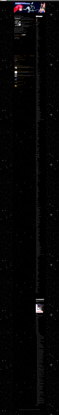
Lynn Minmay (37, 80)
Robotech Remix (38, 114)
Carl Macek (37, 173)
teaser (37, 136)
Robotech (37, 240)
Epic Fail (37, 54)
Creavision (37, 45)
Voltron (37, 283)
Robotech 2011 (37, 107)
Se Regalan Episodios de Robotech (40, 351)
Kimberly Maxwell (38, 209)
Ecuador (37, 51)
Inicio (25, 55)
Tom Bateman (37, 272)
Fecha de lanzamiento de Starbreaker (21, 59)
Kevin (36, 206)
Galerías (37, 194)
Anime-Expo (37, 31)
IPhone (37, 67)
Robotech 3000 (37, 108)
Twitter (37, 141)
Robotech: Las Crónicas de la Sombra (40, 119)
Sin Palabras (38, 378)
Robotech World (38, 253)
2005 (37, 405)
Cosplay (37, 179)
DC (36, 181)
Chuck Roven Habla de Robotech (40, 349)
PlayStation (37, 98)
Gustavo (37, 197)
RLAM (37, 105)
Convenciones (37, 178)
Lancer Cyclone (38, 339)
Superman (37, 268)
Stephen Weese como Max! (39, 361)
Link (14, 33)
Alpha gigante (38, 390)
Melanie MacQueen (38, 222)
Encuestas (37, 187)
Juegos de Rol (37, 70)
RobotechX (37, 256)
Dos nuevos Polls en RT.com (40, 344)
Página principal (38, 157)
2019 (37, 322)
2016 (37, 325)
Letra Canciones (38, 77)
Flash (36, 58)
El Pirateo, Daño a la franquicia (40, 350)
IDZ (36, 200)
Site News (37, 262)
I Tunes (37, 65)
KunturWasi (37, 76)
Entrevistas (37, 188)
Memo (37, 88)
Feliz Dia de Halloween (39, 335)
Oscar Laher (37, 95)
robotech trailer (37, 117)
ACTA (37, 26)
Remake (37, 237)
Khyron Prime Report (38, 207)
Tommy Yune (37, 138)
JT (36, 204)
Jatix (36, 68)
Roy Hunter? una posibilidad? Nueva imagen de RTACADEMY (23, 66)
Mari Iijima (37, 83)
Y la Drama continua (39, 373)
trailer (36, 275)
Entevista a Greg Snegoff (39, 389)
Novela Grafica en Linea (39, 385)
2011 (37, 329)
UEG (36, 142)
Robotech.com (37, 120)
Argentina (37, 32)
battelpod (37, 34)
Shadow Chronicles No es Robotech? (40, 355)
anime (37, 30)
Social (37, 128)
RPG (36, 122)
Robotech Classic (38, 244)
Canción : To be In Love (39, 397)
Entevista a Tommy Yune (39, 356)
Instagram (37, 66)
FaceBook (37, 55)
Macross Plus (37, 82)
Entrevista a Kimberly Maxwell (40, 357)
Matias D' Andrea (38, 219)
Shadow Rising (37, 126)
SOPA (37, 129)
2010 (37, 330)
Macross (37, 215)
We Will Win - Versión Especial (40, 365)
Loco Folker (37, 212)
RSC (36, 123)
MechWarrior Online (38, 86)
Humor (37, 64)
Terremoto (37, 271)
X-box (37, 151)
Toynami (37, 274)
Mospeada (37, 225)
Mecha (37, 85)
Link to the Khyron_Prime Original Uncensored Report (40, 381)
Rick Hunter (37, 104)
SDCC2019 (37, 259)
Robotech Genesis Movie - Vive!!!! (40, 386)
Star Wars (37, 132)
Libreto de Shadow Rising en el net (40, 374)
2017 (37, 324)
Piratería (37, 97)
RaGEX (37, 102)
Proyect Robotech (38, 234)
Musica (37, 92)
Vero (36, 280)
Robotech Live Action (38, 246)
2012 (36, 160)
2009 (37, 331)
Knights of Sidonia (38, 210)
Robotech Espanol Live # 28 (20, 81)
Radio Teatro (37, 101)
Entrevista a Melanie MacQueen (40, 358)
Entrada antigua (32, 55)
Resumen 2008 (37, 238)
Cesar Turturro (37, 39)
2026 (37, 318)
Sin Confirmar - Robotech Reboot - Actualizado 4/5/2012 (23, 71)
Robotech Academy (38, 243)
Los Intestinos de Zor (38, 213)
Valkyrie (37, 278)
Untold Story (37, 277)
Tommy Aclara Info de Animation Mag (40, 369)
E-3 (36, 184)
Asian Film (37, 33)
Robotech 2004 (37, 241)
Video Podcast (37, 148)
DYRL (37, 49)
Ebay (36, 185)
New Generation (38, 228)
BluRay (37, 37)
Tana (36, 134)
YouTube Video (37, 287)
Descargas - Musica (39, 340)
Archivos (37, 166)
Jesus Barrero (37, 203)
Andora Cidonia (37, 29)
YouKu (37, 286)
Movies (37, 91)
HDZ (36, 63)
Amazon (37, 163)
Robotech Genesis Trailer (39, 377)
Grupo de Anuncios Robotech (40, 370)
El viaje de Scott (38, 348)
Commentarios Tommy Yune (40, 391)
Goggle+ (37, 61)
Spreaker (37, 131)
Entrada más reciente (17, 55)
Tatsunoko (37, 135)
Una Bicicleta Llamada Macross (40, 346)
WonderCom (37, 150)
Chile (36, 40)
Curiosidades (38, 396)
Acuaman (37, 27)
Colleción (37, 176)
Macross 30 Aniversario (38, 216)
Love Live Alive (37, 79)
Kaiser (37, 71)
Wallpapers (37, 284)
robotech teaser (37, 250)
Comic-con (37, 42)
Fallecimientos (37, 191)
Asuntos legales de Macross (40, 345)
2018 (37, 323)
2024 (37, 319)
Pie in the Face (38, 382)
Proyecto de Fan (38, 100)
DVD (36, 48)
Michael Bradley (38, 89)
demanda (37, 182)
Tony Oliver (37, 139)
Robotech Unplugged (38, 252)
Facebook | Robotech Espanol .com (40, 338)
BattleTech (37, 169)
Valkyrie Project (37, 144)
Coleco (37, 175)
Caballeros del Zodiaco (38, 172)
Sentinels (37, 125)
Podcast (37, 99)
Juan (37, 19)
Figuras (37, 57)
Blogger (39, 409)
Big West (37, 170)
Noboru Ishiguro (37, 94)
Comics (37, 43)
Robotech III (37, 110)
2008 (37, 332)
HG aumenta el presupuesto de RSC (40, 392)
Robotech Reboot (38, 113)
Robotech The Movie (38, 116)
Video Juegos (37, 147)
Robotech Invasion (38, 111)
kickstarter (37, 73)
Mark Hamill (37, 218)
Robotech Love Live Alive (38, 247)
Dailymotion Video (38, 46)
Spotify (37, 265)
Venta (36, 145)
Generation (37, 60)
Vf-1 (36, 281)
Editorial (37, 52)
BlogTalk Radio (37, 36)
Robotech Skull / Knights (38, 249)
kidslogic (37, 74)
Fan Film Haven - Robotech (20, 74)
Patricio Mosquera (38, 231)
